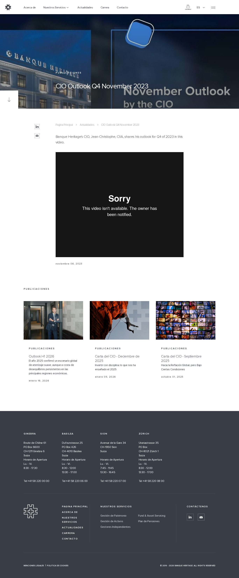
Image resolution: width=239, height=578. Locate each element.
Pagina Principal (64, 124)
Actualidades (87, 124)
